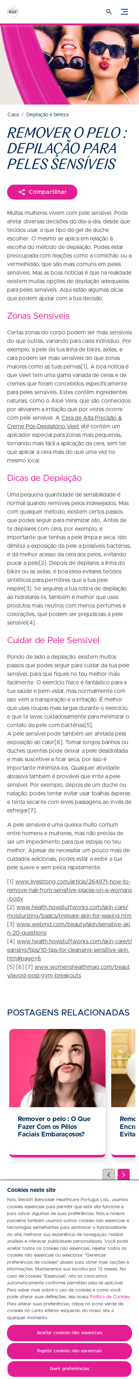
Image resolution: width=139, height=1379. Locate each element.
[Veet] (19, 11)
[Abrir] (109, 11)
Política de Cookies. (110, 1297)
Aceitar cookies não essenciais (69, 1333)
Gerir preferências (69, 1369)
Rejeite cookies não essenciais (69, 1351)
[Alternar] (124, 12)
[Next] (124, 1175)
